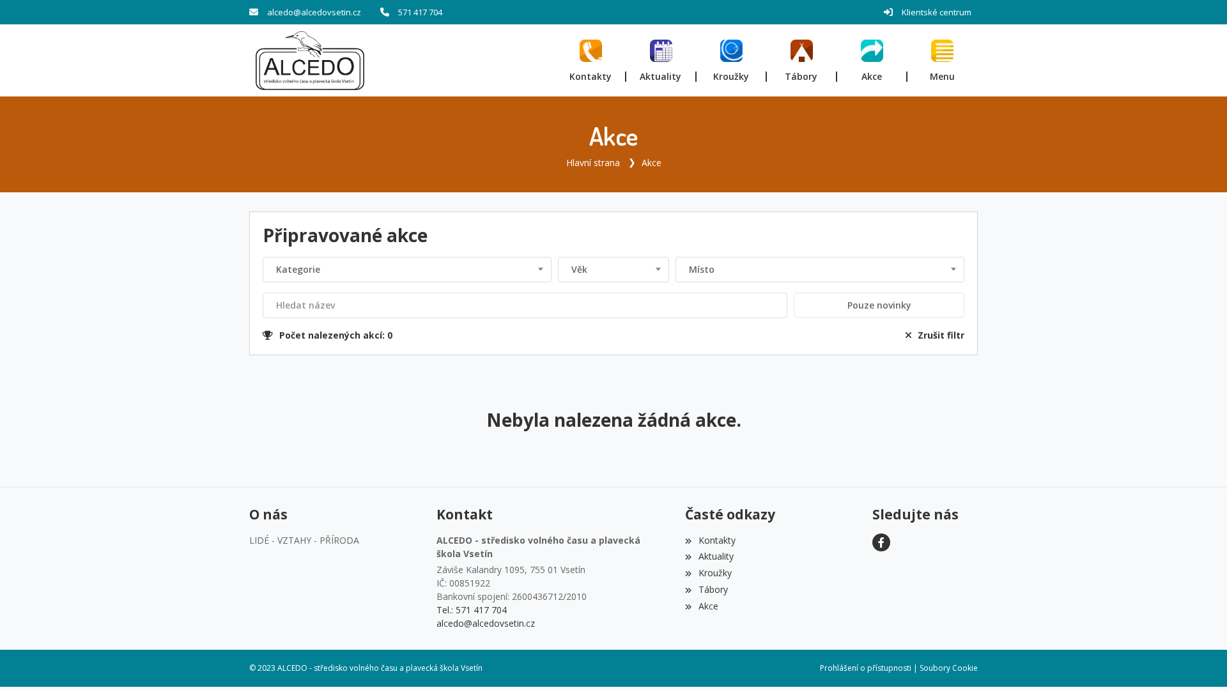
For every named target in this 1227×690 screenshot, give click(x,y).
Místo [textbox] (701, 269)
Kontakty (716, 540)
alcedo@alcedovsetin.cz (314, 12)
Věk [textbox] (579, 269)
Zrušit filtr (941, 335)
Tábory (712, 589)
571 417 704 (420, 12)
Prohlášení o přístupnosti (865, 668)
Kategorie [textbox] (298, 269)
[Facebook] (881, 542)
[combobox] (407, 269)
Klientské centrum (936, 12)
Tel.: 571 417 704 (471, 610)
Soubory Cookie (949, 668)
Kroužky (714, 573)
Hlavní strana (593, 163)
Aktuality (715, 556)
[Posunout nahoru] (1198, 661)
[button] (942, 60)
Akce (651, 163)
